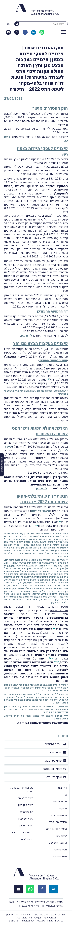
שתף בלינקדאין (53, 777)
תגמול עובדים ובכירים (21, 832)
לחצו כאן (26, 336)
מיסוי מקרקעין (25, 819)
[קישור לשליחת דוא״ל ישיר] (8, 32)
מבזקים (63, 808)
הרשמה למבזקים (58, 843)
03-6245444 (48, 906)
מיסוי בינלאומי (25, 798)
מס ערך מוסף (26, 812)
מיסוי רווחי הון (26, 826)
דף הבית (62, 788)
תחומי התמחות (59, 802)
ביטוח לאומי (26, 839)
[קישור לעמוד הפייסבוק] (25, 32)
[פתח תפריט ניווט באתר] (64, 32)
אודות (64, 795)
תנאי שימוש (60, 850)
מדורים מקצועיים (58, 822)
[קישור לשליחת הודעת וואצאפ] (42, 32)
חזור (64, 735)
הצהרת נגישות (59, 856)
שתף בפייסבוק (53, 761)
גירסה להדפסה (53, 744)
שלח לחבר (55, 752)
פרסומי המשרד (59, 815)
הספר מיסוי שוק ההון (56, 829)
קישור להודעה (40, 511)
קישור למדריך (50, 690)
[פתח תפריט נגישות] (17, 32)
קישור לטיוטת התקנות (53, 360)
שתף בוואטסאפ (52, 769)
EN (8, 24)
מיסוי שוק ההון (25, 805)
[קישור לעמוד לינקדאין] (33, 32)
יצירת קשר (61, 836)
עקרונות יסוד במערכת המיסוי (22, 789)
